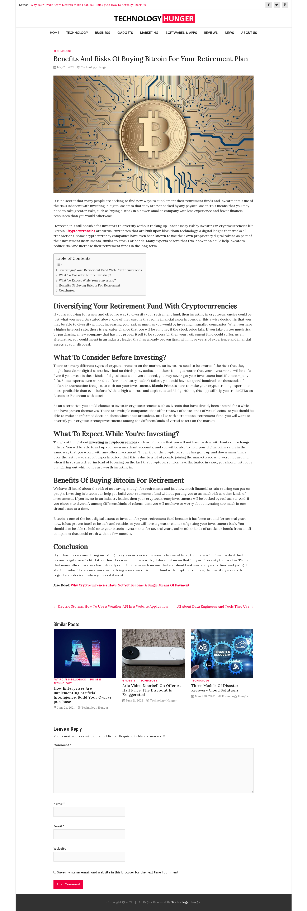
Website (59, 848)
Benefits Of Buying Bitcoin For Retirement (89, 285)
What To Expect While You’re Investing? (87, 280)
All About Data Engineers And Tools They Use (215, 606)
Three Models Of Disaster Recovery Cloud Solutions (214, 687)
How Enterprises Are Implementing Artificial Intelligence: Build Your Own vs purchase (83, 695)
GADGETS (125, 32)
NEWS (229, 32)
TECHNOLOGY (77, 32)
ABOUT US (249, 32)
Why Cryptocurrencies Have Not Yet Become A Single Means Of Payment (130, 585)
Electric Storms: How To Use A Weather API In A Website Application (110, 606)
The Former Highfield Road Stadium (54, 5)
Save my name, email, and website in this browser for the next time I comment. (118, 872)
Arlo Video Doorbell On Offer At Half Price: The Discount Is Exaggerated (151, 690)
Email (58, 826)
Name (59, 803)
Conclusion (67, 290)
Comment (62, 745)
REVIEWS (211, 32)
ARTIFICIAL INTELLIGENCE (70, 679)
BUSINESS (102, 32)
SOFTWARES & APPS (181, 32)
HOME (54, 32)
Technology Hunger (94, 67)
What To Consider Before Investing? (85, 275)
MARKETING (149, 32)
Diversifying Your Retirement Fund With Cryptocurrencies (100, 270)
